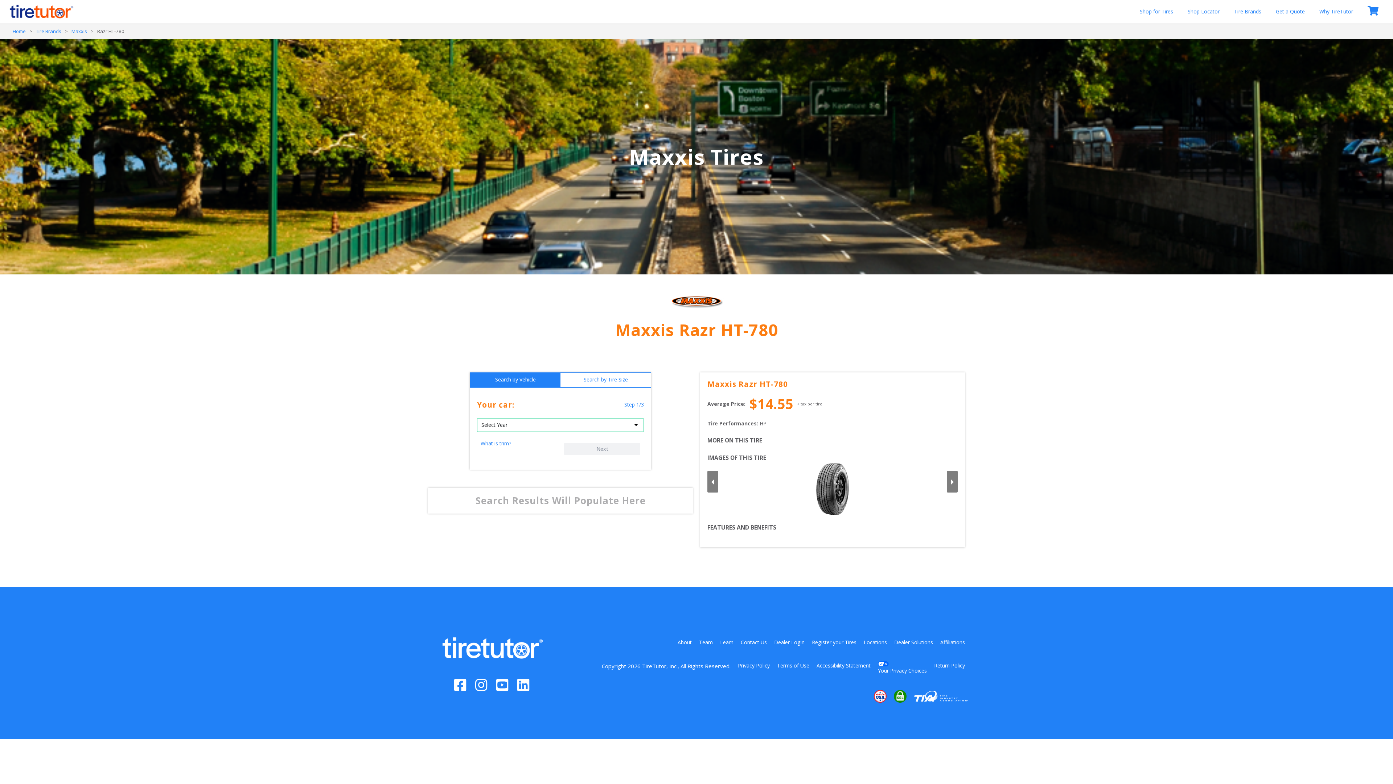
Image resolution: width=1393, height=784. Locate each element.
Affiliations (952, 642)
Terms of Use (793, 665)
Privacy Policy (754, 665)
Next (602, 448)
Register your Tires (834, 642)
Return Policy (949, 665)
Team (706, 642)
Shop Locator (1204, 11)
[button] (858, 696)
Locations (875, 642)
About (685, 642)
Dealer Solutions (913, 642)
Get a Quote (1290, 11)
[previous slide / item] (712, 482)
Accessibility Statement (844, 665)
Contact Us (754, 642)
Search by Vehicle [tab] (515, 379)
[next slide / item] (952, 482)
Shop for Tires (1156, 11)
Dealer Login (789, 642)
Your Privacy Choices (902, 670)
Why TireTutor (1336, 11)
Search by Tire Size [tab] (606, 379)
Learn (727, 642)
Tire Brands (1247, 11)
